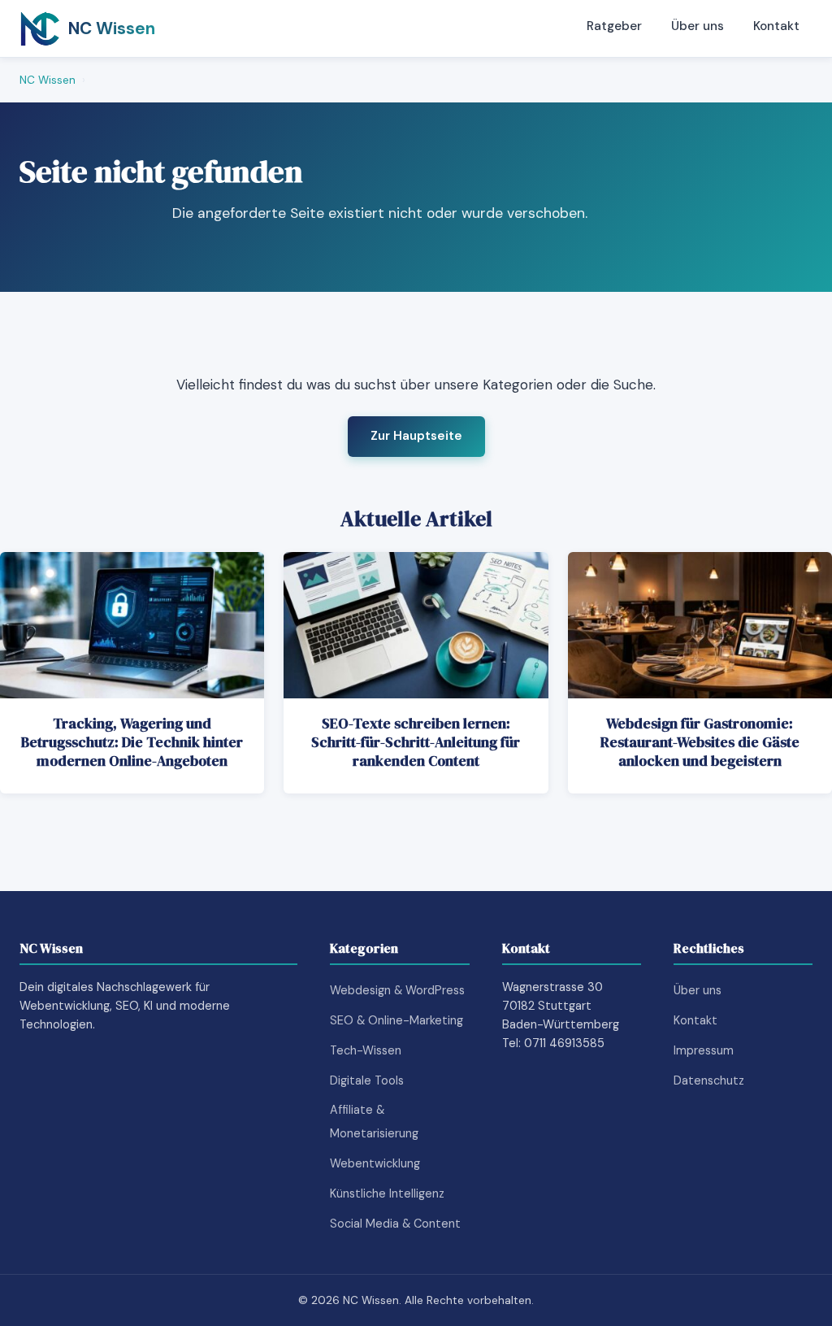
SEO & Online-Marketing (396, 1020)
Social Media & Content (395, 1223)
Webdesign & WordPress (397, 990)
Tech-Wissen (365, 1050)
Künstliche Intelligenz (387, 1193)
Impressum (704, 1050)
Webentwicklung (375, 1163)
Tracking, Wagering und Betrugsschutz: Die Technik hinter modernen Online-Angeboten (132, 742)
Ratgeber (614, 26)
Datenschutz (709, 1080)
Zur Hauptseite (416, 436)
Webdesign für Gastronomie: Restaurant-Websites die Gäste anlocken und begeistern (700, 742)
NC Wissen (48, 80)
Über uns (697, 26)
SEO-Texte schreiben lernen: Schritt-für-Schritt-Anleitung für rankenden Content (415, 742)
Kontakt (776, 26)
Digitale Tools (367, 1080)
